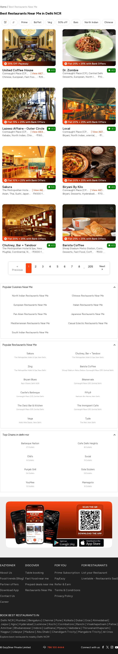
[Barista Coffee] (89, 230)
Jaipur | (5, 624)
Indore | (38, 628)
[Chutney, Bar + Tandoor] (29, 230)
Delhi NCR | (8, 620)
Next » (102, 268)
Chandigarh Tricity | (64, 631)
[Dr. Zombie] (89, 55)
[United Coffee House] (29, 55)
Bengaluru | (35, 620)
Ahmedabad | (100, 620)
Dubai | (80, 620)
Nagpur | (6, 631)
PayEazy (60, 578)
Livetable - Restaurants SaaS (99, 578)
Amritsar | (7, 628)
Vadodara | (75, 628)
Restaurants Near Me (38, 590)
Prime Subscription (67, 572)
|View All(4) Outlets (37, 131)
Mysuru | (62, 628)
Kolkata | (69, 620)
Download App (9, 590)
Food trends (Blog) (12, 578)
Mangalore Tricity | (90, 631)
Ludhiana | (50, 628)
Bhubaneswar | (23, 628)
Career (4, 601)
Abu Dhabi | (44, 631)
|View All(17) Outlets (97, 190)
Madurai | (30, 631)
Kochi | (53, 624)
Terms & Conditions (67, 590)
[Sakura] (29, 171)
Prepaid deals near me (39, 584)
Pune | (59, 620)
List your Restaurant (94, 572)
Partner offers (9, 584)
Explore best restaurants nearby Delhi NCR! (25, 636)
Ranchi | (81, 624)
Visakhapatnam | (97, 624)
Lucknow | (41, 624)
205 (90, 266)
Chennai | (49, 620)
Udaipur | (18, 631)
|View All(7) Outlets (37, 73)
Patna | (113, 624)
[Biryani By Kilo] (89, 171)
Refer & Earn (63, 584)
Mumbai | (22, 620)
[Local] (89, 113)
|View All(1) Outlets (97, 131)
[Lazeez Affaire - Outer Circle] (29, 113)
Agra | (14, 624)
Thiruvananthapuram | (96, 628)
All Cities (107, 631)
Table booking (34, 572)
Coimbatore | (66, 624)
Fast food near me (37, 578)
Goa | (88, 620)
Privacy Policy (64, 596)
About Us (6, 572)
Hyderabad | (26, 624)
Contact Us (7, 596)
